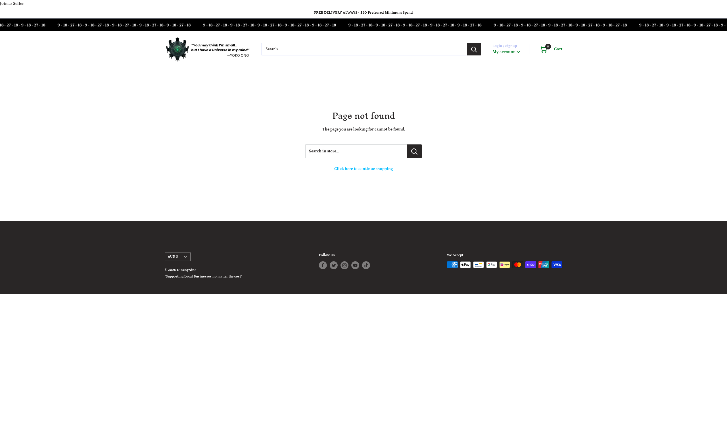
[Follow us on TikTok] (366, 265)
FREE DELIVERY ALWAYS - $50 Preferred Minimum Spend (363, 13)
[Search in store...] (414, 151)
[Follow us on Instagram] (344, 265)
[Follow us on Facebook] (323, 265)
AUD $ (173, 256)
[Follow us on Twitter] (334, 265)
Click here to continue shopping (363, 169)
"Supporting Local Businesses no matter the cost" (203, 276)
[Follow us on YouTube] (355, 265)
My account (503, 51)
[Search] (474, 49)
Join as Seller (12, 3)
